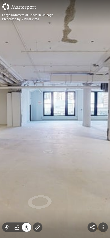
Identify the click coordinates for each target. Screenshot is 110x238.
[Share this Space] (92, 227)
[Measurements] (37, 227)
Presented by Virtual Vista (20, 19)
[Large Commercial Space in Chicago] (55, 119)
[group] (17, 227)
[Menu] (103, 227)
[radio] (7, 227)
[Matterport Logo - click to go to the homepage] (19, 6)
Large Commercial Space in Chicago (28, 15)
